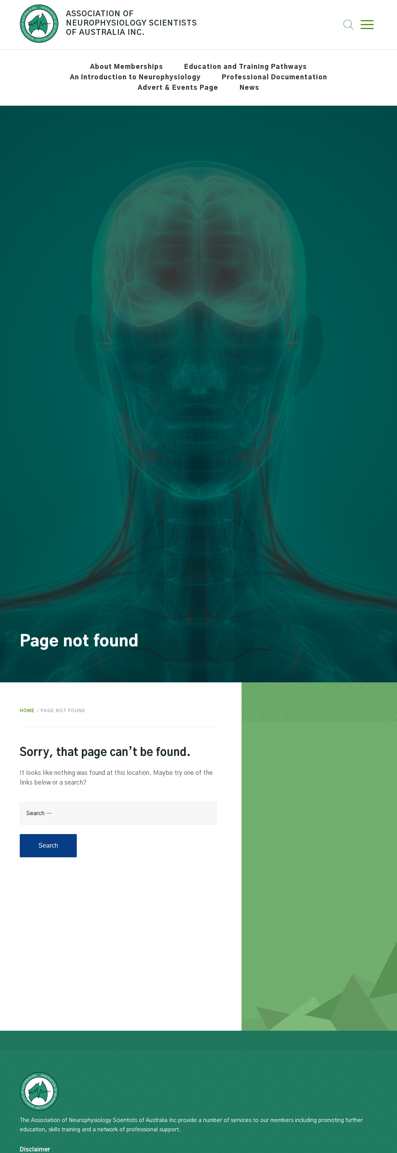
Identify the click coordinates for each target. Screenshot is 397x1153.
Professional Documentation (274, 77)
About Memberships (126, 67)
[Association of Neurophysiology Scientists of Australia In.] (39, 1091)
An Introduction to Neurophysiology (135, 77)
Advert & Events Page (178, 88)
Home (27, 711)
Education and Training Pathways (245, 67)
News (249, 88)
